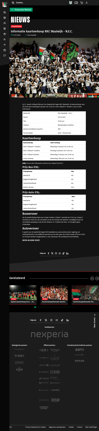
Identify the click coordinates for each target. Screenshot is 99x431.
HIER (24, 163)
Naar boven (94, 322)
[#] (48, 253)
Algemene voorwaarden (57, 427)
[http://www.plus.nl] (79, 361)
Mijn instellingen (91, 427)
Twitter (9, 73)
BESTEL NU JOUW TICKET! (31, 240)
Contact (79, 427)
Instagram (51, 320)
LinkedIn (4, 78)
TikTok (9, 78)
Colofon (71, 427)
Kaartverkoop (16, 26)
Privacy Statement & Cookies (36, 427)
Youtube (57, 320)
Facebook (4, 73)
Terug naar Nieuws (23, 9)
